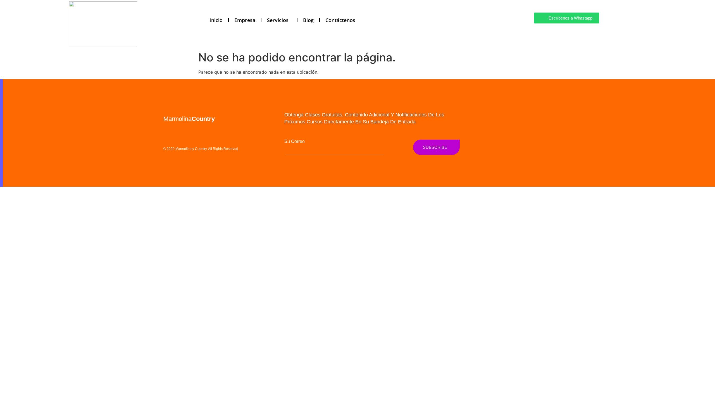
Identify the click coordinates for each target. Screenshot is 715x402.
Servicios (278, 20)
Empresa (244, 20)
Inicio (216, 20)
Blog (308, 20)
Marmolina (189, 118)
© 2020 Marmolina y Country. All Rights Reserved (200, 149)
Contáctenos (340, 20)
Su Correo (294, 141)
